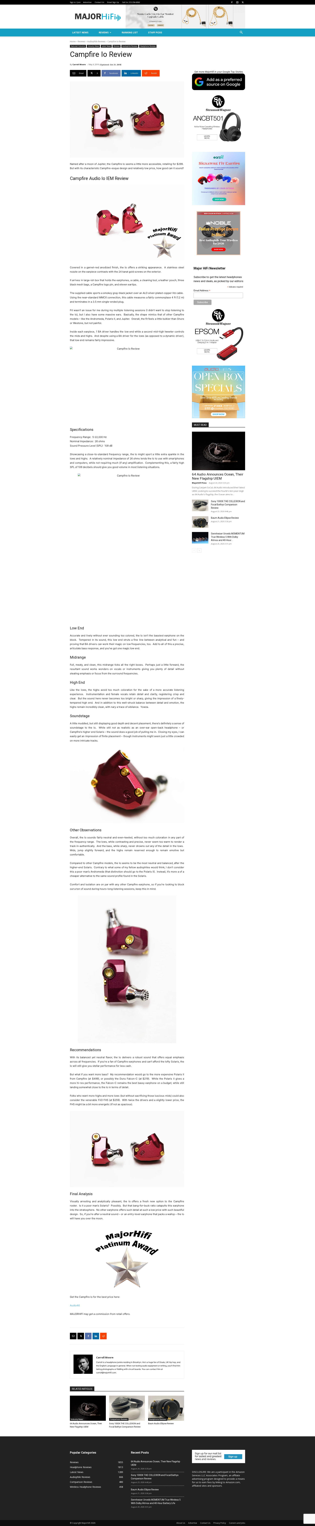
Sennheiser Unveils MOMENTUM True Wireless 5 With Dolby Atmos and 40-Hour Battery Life (156, 1501)
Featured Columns (78, 46)
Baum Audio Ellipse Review (161, 1423)
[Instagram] (237, 2)
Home (73, 41)
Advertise (87, 2)
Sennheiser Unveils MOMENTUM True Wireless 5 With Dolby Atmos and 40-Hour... (227, 537)
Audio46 (75, 1305)
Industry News (93, 46)
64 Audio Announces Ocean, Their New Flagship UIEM (217, 476)
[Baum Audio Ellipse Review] (166, 1408)
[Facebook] (231, 2)
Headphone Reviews (148, 46)
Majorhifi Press (199, 483)
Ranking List (130, 32)
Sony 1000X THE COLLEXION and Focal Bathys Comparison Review (228, 504)
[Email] (73, 1336)
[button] (241, 32)
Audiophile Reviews (96, 41)
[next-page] (199, 550)
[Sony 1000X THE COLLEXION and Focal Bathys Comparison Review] (127, 1408)
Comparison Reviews (118, 1419)
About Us (180, 1523)
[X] (242, 2)
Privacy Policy (219, 1523)
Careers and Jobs (237, 1523)
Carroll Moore (79, 64)
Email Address (202, 290)
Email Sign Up (113, 2)
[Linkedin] (96, 1336)
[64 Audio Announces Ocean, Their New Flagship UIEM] (88, 1408)
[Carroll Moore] (83, 1365)
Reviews (104, 32)
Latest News (80, 32)
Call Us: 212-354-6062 (131, 2)
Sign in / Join (75, 2)
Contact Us (99, 2)
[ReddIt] (103, 1336)
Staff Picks (155, 32)
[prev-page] (194, 550)
